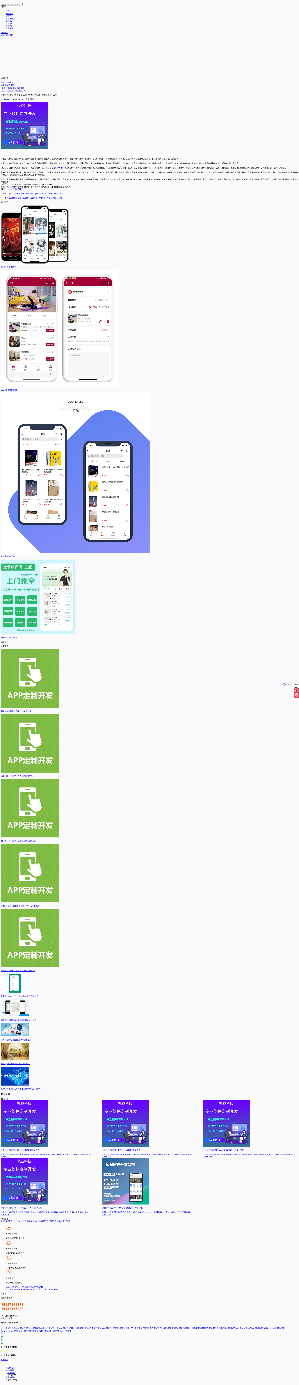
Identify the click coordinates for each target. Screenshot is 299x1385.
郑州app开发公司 (18, 1328)
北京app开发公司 (33, 1328)
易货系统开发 (278, 1328)
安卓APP (24, 1287)
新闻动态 (9, 23)
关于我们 (9, 26)
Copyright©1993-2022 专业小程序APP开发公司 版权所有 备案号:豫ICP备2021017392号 (36, 1331)
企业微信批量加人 (264, 1328)
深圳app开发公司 (76, 1328)
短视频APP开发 (130, 1328)
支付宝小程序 (40, 1289)
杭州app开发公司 (90, 1328)
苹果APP (32, 1287)
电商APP (39, 1287)
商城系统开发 (165, 1328)
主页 (3, 88)
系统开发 (9, 14)
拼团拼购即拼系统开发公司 (148, 1328)
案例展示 (9, 21)
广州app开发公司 (62, 1328)
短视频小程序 (52, 1289)
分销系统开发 (235, 1328)
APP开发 (9, 16)
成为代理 (4, 33)
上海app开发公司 (47, 1328)
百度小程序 (30, 1289)
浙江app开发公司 (105, 1328)
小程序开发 (10, 19)
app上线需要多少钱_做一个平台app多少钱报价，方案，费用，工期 (35, 193)
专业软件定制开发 (14, 189)
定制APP (16, 1287)
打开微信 (4, 1360)
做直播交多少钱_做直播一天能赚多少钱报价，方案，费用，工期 (35, 198)
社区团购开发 (205, 1328)
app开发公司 (6, 1328)
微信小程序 (20, 1289)
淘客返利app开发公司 (190, 1328)
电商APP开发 (117, 1328)
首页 (7, 11)
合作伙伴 (9, 28)
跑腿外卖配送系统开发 (220, 1328)
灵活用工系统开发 (249, 1328)
